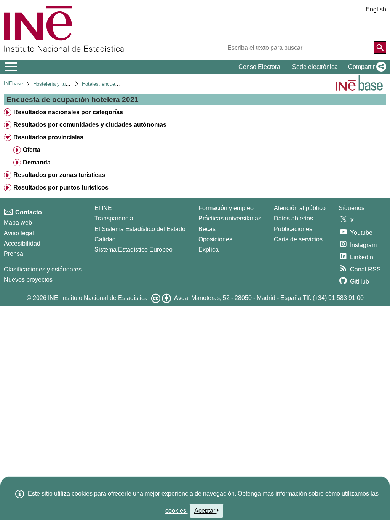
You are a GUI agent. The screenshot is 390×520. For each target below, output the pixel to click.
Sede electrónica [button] (315, 67)
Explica (208, 249)
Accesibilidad (22, 243)
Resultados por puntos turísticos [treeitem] (61, 187)
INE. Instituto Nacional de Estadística (98, 298)
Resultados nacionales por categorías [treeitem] (68, 112)
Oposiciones (215, 239)
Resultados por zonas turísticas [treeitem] (59, 175)
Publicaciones (293, 229)
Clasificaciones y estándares (43, 269)
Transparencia (113, 218)
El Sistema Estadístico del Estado (139, 229)
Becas (207, 229)
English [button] (376, 9)
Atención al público (300, 208)
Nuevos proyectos (28, 279)
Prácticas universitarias (229, 218)
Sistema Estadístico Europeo (133, 249)
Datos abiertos (293, 218)
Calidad (105, 239)
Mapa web (18, 222)
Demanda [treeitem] (37, 162)
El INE (103, 208)
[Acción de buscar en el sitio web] (380, 47)
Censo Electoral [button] (260, 67)
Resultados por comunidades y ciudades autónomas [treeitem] (89, 124)
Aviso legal (19, 233)
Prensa (13, 253)
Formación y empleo (226, 208)
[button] (365, 67)
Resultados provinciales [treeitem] (48, 137)
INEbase (13, 83)
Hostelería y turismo (55, 84)
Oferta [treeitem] (31, 150)
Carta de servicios (298, 239)
